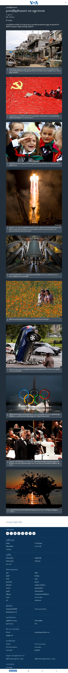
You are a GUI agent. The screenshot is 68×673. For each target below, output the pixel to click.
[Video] (28, 671)
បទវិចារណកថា (38, 600)
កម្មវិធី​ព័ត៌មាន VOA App (11, 620)
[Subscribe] (33, 533)
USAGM (8, 644)
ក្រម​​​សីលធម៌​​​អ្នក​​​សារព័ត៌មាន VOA (42, 632)
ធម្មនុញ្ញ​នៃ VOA (9, 635)
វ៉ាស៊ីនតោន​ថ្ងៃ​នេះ (9, 546)
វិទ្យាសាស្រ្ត (37, 576)
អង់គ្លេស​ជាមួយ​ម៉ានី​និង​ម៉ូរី (11, 609)
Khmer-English (38, 597)
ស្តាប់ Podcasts (9, 623)
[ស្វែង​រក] (56, 671)
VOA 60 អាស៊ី (38, 546)
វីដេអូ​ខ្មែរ (8, 543)
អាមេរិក (7, 579)
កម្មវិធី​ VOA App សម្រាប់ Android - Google (45, 658)
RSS (36, 623)
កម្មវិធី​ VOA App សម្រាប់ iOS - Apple (14, 658)
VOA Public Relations (11, 647)
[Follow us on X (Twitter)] (11, 533)
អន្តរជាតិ (8, 576)
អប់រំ (7, 600)
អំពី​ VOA (8, 632)
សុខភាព (8, 597)
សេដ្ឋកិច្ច (8, 591)
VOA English (9, 650)
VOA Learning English (40, 609)
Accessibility (38, 647)
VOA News (11, 17)
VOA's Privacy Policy (40, 644)
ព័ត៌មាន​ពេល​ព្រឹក (9, 558)
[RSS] (26, 533)
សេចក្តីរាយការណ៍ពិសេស (40, 585)
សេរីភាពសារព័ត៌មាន (39, 591)
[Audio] (42, 671)
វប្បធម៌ (36, 579)
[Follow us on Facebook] (7, 533)
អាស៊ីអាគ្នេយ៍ (8, 585)
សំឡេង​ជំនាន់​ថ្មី (38, 558)
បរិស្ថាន (36, 572)
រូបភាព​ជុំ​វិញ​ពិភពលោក (11, 7)
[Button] (9, 20)
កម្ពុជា (7, 572)
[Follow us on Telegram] (22, 533)
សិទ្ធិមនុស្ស (8, 594)
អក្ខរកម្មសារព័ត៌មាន (39, 588)
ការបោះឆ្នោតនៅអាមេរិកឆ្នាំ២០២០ (42, 594)
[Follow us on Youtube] (15, 533)
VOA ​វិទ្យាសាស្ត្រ (38, 543)
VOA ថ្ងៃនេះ (8, 549)
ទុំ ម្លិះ (7, 17)
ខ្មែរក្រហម (37, 582)
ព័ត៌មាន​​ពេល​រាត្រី (9, 561)
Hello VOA (8, 564)
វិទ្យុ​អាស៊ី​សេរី (37, 650)
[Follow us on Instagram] (18, 533)
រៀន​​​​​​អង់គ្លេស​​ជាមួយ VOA (11, 612)
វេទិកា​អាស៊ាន (37, 561)
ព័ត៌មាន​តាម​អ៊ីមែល (39, 620)
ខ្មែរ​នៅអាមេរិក (9, 582)
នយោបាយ (8, 588)
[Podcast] (30, 533)
